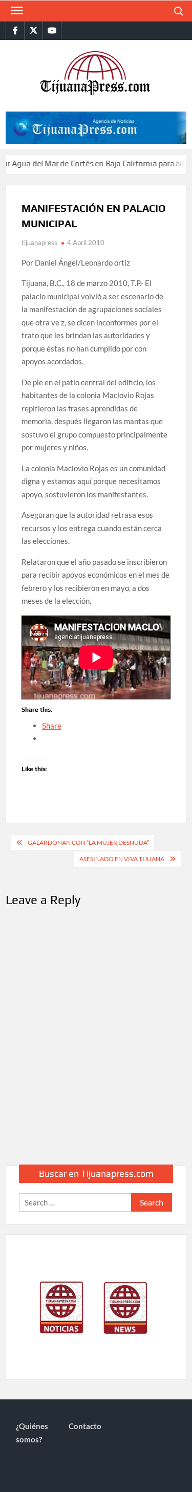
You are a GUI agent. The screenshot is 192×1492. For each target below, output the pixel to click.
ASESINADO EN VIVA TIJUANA (121, 859)
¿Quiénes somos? (32, 1432)
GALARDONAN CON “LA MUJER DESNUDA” (88, 842)
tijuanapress (39, 242)
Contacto (85, 1426)
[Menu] (16, 11)
